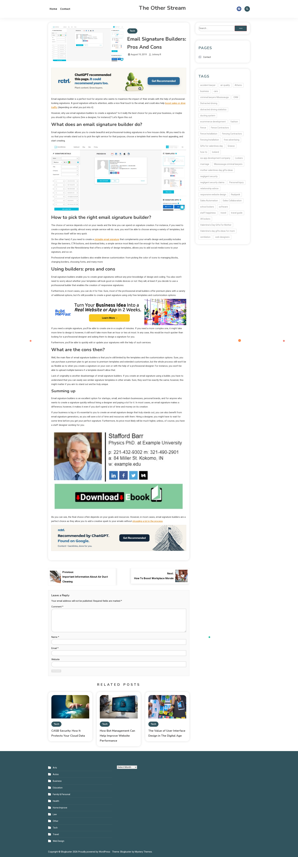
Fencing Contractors (232, 133)
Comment (57, 606)
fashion (234, 121)
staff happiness (208, 213)
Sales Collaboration (232, 200)
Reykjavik (235, 194)
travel (223, 213)
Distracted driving (208, 103)
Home (53, 8)
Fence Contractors (220, 127)
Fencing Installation (209, 140)
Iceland (215, 152)
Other (55, 821)
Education (58, 787)
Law (55, 814)
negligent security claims (212, 182)
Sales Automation (209, 200)
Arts (55, 767)
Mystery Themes (143, 851)
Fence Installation (208, 133)
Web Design (58, 841)
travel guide (236, 213)
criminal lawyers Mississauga (214, 97)
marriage (204, 164)
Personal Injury (236, 182)
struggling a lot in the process (147, 521)
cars (216, 91)
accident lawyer (208, 85)
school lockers (207, 207)
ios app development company (215, 158)
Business (57, 781)
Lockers (239, 158)
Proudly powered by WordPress (94, 851)
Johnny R (156, 54)
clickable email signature (106, 239)
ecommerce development (213, 121)
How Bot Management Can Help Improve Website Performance (117, 736)
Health (56, 801)
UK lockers (205, 219)
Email (55, 648)
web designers (222, 237)
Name (55, 637)
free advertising (231, 140)
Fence (203, 127)
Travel (56, 834)
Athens (238, 85)
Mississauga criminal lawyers (228, 164)
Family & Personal (61, 794)
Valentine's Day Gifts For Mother (215, 225)
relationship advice (209, 188)
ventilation (205, 237)
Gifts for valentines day (211, 146)
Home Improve (60, 807)
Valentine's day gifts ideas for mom (217, 231)
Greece (231, 146)
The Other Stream (162, 8)
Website (55, 659)
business (204, 91)
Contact (65, 8)
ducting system (207, 115)
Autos (56, 774)
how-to (203, 152)
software (223, 207)
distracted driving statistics (213, 109)
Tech (132, 30)
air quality (225, 85)
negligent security (209, 176)
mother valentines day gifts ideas (216, 170)
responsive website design (213, 194)
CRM (235, 97)
